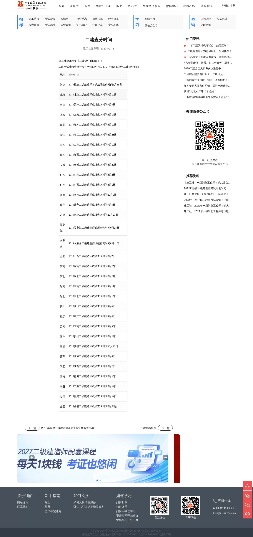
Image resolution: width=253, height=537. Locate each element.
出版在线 (189, 6)
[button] (97, 480)
